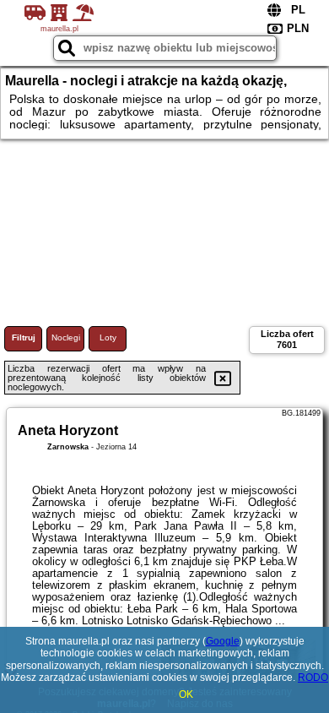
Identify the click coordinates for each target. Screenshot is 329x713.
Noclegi (65, 337)
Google (223, 641)
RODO (313, 677)
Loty (108, 337)
